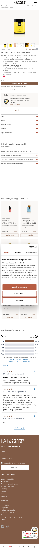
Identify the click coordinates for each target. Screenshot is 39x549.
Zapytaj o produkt (19, 110)
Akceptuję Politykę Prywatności (14, 463)
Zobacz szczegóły (15, 104)
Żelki (2, 494)
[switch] (34, 536)
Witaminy (4, 489)
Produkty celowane (7, 486)
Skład (3, 120)
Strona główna (5, 6)
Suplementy (13, 6)
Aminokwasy (22, 6)
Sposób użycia (6, 124)
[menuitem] (5, 45)
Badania (3, 128)
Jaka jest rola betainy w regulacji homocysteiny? (17, 159)
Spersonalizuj (18, 294)
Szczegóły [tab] (17, 252)
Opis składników (6, 132)
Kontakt (3, 520)
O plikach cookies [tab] (30, 252)
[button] (35, 2)
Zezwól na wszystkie (19, 287)
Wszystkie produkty (7, 479)
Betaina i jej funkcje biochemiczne (12, 163)
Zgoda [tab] (6, 252)
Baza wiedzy (5, 505)
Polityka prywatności (8, 510)
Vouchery (4, 496)
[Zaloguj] (29, 546)
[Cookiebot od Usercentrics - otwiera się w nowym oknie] (28, 247)
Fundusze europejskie (8, 515)
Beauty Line (5, 481)
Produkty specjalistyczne (9, 484)
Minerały (4, 491)
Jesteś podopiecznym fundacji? (12, 517)
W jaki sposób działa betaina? (11, 155)
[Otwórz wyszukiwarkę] (4, 546)
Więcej (15, 231)
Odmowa (19, 300)
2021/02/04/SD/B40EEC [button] (22, 69)
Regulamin (4, 508)
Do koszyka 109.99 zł (20, 83)
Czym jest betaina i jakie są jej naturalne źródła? (17, 151)
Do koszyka (10, 235)
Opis (2, 116)
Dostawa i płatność (7, 512)
